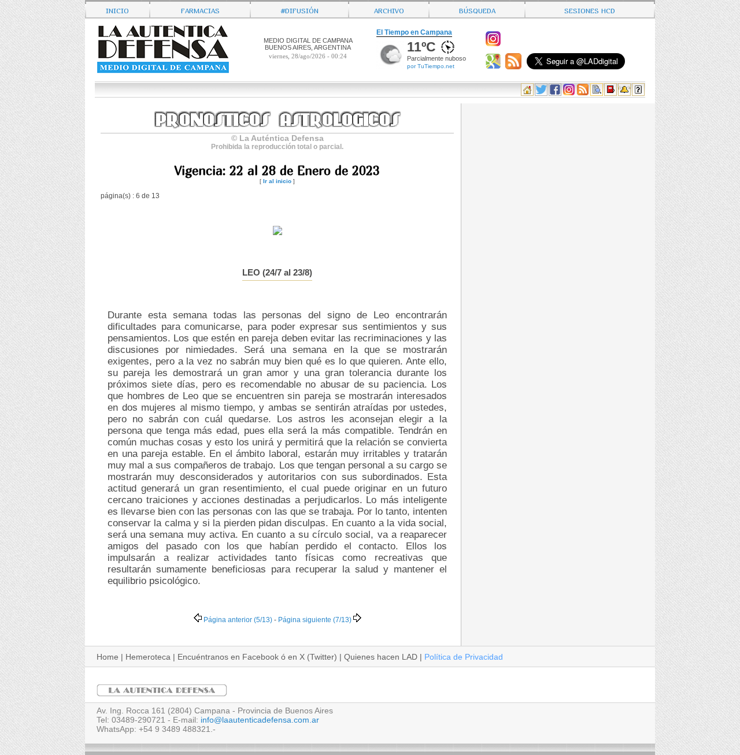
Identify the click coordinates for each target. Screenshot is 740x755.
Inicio (117, 9)
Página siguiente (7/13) (315, 619)
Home (108, 656)
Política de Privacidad (463, 656)
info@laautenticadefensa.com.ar (260, 719)
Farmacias (200, 9)
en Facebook (255, 656)
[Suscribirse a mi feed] (514, 66)
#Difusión (300, 9)
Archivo (389, 9)
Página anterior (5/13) (238, 619)
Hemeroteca (148, 656)
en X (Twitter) (312, 656)
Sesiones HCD (589, 9)
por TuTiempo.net (430, 66)
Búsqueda (477, 9)
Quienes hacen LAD (380, 656)
